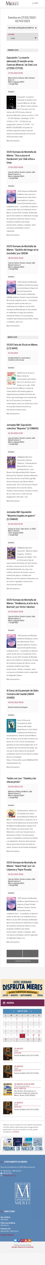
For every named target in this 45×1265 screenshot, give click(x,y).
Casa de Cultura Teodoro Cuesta (19, 172)
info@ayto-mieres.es (9, 1176)
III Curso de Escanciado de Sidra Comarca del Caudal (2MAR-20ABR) (22, 694)
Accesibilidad (29, 1247)
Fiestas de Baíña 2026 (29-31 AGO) (26, 1055)
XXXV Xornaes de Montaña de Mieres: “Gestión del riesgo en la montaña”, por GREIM (22, 250)
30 (39, 1035)
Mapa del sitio (22, 1247)
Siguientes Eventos (33, 953)
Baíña (16, 1050)
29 (17, 1019)
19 (17, 1031)
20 (22, 1031)
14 (28, 1027)
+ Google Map (13, 84)
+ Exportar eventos (22, 961)
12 (17, 1027)
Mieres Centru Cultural (16, 78)
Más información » (13, 141)
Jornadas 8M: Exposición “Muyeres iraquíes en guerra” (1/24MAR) (21, 515)
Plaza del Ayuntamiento (22, 1086)
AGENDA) (16, 1132)
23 (39, 1031)
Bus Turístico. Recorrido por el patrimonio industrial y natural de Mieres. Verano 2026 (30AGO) (26, 1093)
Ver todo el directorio (7, 1235)
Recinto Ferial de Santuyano (18, 707)
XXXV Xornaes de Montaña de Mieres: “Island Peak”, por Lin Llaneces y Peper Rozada (21, 866)
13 (22, 1027)
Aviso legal (14, 1247)
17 (5, 1031)
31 (28, 1019)
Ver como (11, 34)
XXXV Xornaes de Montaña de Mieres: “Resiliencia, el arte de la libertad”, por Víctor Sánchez (22, 603)
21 (28, 1031)
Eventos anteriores (12, 953)
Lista (13, 38)
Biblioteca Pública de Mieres (18, 791)
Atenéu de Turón (14, 529)
